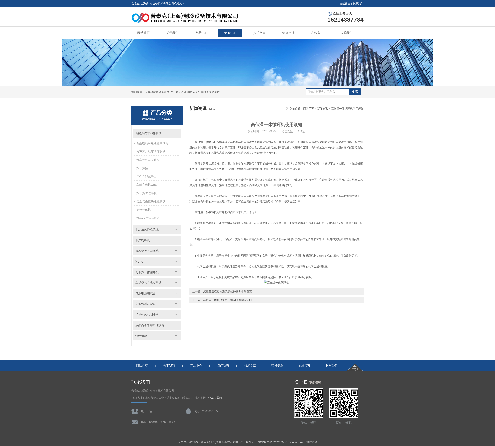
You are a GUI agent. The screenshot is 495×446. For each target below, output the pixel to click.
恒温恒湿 (141, 335)
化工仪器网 (215, 397)
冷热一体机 (143, 209)
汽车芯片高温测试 (148, 218)
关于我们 (172, 33)
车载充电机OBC (146, 184)
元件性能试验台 (146, 176)
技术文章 (259, 33)
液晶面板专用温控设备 (149, 325)
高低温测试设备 (145, 304)
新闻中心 (230, 33)
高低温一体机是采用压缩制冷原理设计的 (227, 300)
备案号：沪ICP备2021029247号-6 (266, 442)
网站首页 (143, 33)
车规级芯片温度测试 (148, 282)
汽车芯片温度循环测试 (150, 151)
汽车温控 (142, 168)
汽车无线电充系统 (148, 159)
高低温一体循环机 (147, 272)
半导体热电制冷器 (147, 314)
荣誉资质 (288, 33)
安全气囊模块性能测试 (150, 201)
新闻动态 (223, 365)
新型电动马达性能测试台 (152, 143)
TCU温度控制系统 (147, 250)
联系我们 (358, 3)
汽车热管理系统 (146, 193)
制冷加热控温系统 (147, 229)
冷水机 (139, 261)
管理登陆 (311, 442)
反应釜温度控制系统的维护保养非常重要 (227, 291)
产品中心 (201, 33)
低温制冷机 (142, 240)
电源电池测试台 (145, 293)
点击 (176, 133)
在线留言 (345, 3)
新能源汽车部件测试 (148, 133)
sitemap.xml (296, 442)
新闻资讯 (322, 108)
